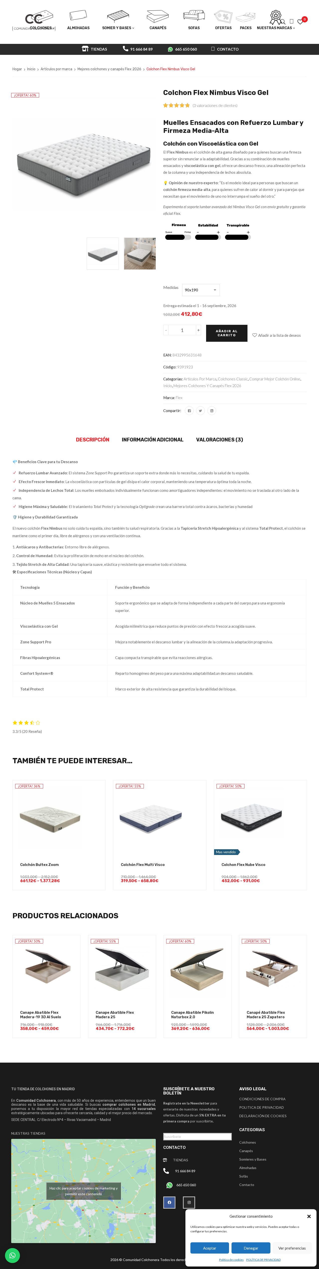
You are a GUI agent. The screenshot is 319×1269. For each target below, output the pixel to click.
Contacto (246, 1185)
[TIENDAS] (165, 1160)
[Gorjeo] (200, 410)
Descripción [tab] (92, 440)
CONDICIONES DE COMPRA (262, 1099)
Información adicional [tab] (153, 440)
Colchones (247, 1142)
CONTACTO (227, 49)
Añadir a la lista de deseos (279, 335)
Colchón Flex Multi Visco (143, 864)
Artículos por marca (56, 69)
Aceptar (209, 1248)
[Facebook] (189, 410)
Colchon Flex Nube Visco (243, 864)
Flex (179, 397)
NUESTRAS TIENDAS (28, 1133)
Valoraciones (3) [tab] (219, 440)
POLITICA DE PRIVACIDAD (261, 1107)
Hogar (17, 69)
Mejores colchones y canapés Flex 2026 (109, 69)
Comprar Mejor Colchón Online (274, 379)
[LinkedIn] (211, 410)
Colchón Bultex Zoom (39, 864)
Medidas (170, 287)
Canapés (246, 1151)
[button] (309, 1216)
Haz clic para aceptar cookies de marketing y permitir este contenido (84, 1191)
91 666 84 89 (141, 49)
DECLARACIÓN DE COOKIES (263, 1116)
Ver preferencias (292, 1248)
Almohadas (247, 1168)
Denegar (251, 1248)
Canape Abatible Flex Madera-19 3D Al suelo (40, 1014)
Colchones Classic (233, 379)
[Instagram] (189, 1202)
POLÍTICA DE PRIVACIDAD (263, 1260)
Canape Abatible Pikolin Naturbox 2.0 (192, 1014)
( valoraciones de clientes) (215, 105)
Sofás (243, 1176)
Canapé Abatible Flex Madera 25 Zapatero (266, 1014)
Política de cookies (231, 1260)
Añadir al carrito (227, 333)
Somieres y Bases (252, 1159)
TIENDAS (98, 49)
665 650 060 (186, 49)
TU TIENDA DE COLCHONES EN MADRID (43, 1089)
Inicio (31, 69)
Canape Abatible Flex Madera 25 (115, 1014)
